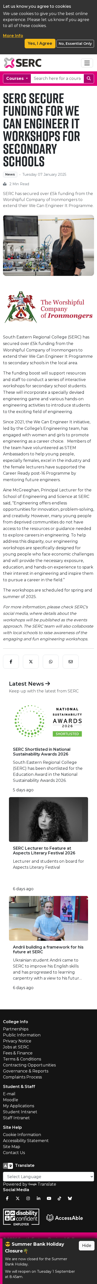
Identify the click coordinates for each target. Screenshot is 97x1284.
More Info (13, 35)
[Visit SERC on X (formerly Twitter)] (17, 1198)
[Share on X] (31, 662)
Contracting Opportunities (29, 1065)
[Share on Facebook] (11, 662)
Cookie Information (22, 1134)
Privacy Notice (17, 1041)
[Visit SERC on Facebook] (7, 1198)
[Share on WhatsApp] (51, 662)
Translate (47, 1184)
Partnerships (15, 1029)
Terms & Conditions (22, 1059)
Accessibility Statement (26, 1140)
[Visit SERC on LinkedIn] (38, 1198)
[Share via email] (71, 662)
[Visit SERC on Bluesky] (70, 1198)
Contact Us (14, 1152)
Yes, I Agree (40, 43)
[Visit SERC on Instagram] (28, 1198)
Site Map (11, 1146)
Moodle (10, 1099)
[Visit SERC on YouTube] (49, 1198)
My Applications (18, 1106)
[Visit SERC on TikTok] (59, 1198)
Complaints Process (22, 1077)
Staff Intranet (16, 1118)
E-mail (9, 1093)
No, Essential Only (75, 43)
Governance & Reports (25, 1071)
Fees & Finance (18, 1053)
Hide (86, 1245)
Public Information (22, 1035)
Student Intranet (20, 1112)
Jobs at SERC (16, 1047)
